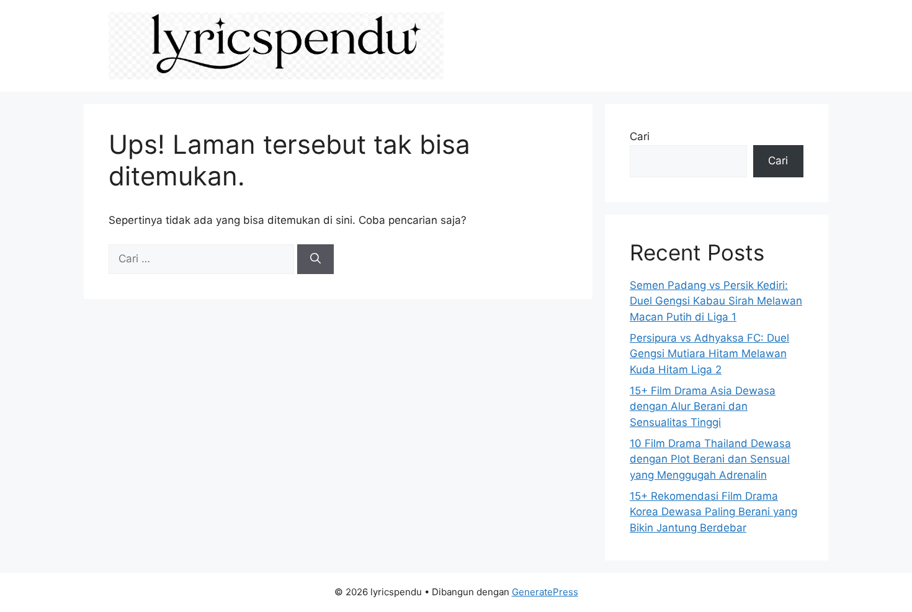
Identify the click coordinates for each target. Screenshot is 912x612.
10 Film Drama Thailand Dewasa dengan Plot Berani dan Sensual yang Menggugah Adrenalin (710, 459)
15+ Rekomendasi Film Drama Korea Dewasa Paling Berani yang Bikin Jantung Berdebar (713, 512)
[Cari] (315, 259)
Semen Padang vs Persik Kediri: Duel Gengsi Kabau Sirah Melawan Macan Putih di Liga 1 (716, 301)
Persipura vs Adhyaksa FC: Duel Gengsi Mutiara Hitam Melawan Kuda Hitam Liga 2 (709, 354)
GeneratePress (545, 592)
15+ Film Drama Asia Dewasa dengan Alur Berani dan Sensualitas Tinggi (703, 406)
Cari (640, 136)
